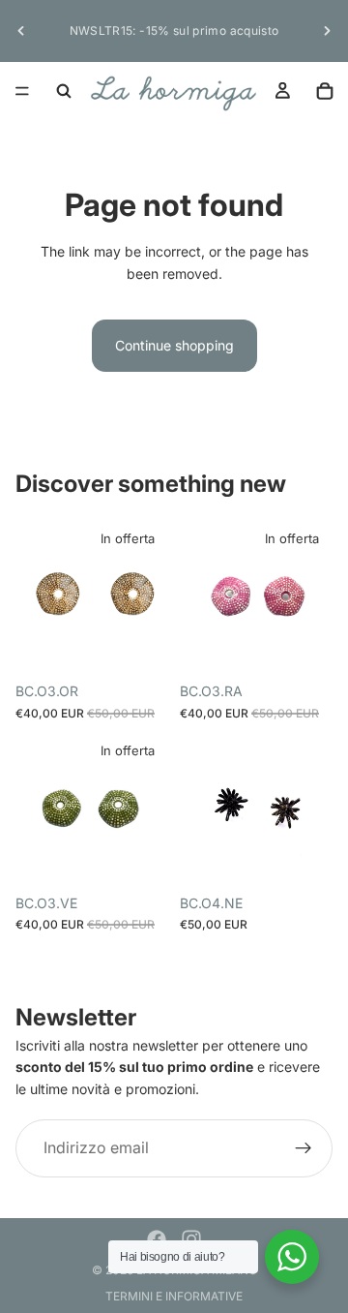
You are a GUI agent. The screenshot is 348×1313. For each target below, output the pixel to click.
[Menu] (22, 91)
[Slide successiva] (326, 31)
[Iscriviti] (303, 1148)
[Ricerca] (64, 91)
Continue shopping (174, 345)
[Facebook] (156, 1239)
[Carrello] (325, 91)
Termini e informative (174, 1296)
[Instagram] (191, 1239)
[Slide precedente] (21, 31)
